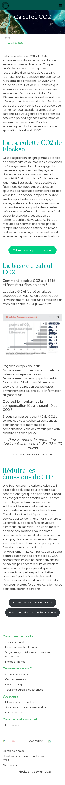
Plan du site (10, 765)
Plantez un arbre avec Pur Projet (32, 602)
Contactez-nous (16, 679)
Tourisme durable (16, 642)
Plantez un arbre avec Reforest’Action (32, 612)
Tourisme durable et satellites (24, 689)
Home (6, 37)
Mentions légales (13, 751)
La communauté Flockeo (21, 647)
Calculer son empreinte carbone (33, 250)
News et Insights (15, 684)
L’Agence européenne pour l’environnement (21, 368)
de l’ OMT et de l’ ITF (26, 85)
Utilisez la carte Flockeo (20, 702)
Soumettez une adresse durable (25, 707)
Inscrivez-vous (14, 725)
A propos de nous (16, 674)
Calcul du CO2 (14, 712)
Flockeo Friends (15, 661)
